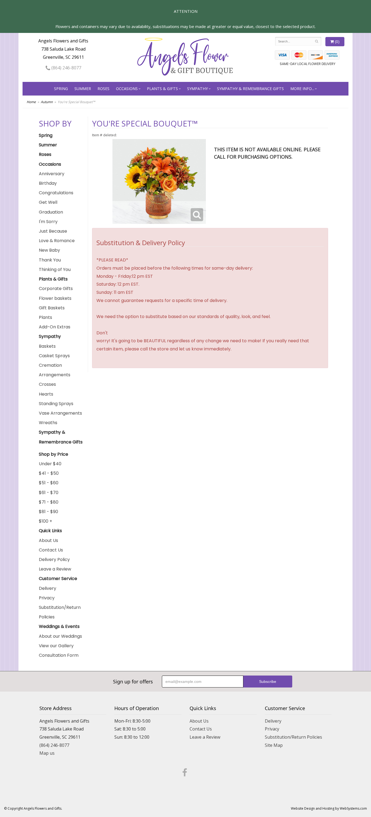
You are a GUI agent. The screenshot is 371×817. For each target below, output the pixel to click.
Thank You (50, 260)
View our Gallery (56, 646)
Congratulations (56, 193)
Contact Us (51, 550)
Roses (103, 88)
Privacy (47, 598)
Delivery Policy (54, 559)
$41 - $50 (49, 473)
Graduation (51, 212)
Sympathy (197, 88)
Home (31, 102)
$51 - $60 (48, 483)
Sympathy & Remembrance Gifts (250, 88)
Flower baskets (55, 298)
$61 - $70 (48, 492)
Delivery (47, 588)
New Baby (49, 250)
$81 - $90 (48, 511)
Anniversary (51, 174)
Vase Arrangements (60, 413)
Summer (82, 88)
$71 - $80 (48, 502)
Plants (45, 317)
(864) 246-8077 (65, 68)
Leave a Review (55, 569)
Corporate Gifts (56, 288)
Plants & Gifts (162, 88)
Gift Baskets (52, 308)
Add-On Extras (54, 327)
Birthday (48, 183)
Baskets (47, 346)
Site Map (274, 745)
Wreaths (48, 423)
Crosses (47, 384)
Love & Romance (57, 241)
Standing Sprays (56, 403)
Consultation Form (58, 655)
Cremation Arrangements (54, 370)
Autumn (47, 102)
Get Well (48, 202)
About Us (48, 540)
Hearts (46, 394)
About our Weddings (60, 636)
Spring (61, 88)
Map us (47, 753)
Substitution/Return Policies (60, 612)
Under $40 (50, 464)
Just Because (53, 231)
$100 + (45, 521)
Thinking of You (55, 269)
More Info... (302, 88)
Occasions (127, 88)
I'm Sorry (48, 221)
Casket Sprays (54, 356)
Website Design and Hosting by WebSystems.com (329, 808)
